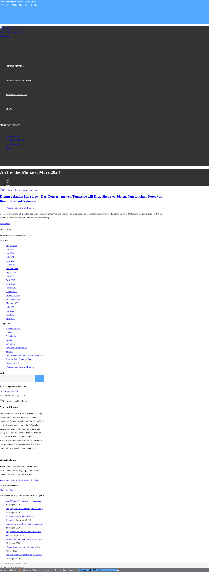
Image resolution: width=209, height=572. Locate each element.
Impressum (6, 567)
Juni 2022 (10, 311)
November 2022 (13, 299)
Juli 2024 (10, 257)
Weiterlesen (5, 223)
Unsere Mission (12, 136)
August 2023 (11, 272)
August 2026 (11, 245)
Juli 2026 (10, 249)
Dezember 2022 (13, 295)
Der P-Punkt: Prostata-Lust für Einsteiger (24, 501)
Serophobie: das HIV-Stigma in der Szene (24, 539)
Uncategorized (12, 363)
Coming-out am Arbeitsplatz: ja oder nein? (24, 524)
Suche (2, 373)
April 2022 (10, 318)
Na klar (83, 570)
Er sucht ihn (11, 336)
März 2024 (10, 261)
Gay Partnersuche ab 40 (16, 348)
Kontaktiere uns (13, 144)
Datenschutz (20, 567)
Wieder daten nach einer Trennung (21, 547)
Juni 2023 (10, 276)
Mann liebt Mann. (8, 490)
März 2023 (10, 284)
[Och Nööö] (118, 570)
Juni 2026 (10, 253)
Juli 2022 (10, 307)
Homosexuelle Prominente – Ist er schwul (24, 355)
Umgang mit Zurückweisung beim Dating (24, 508)
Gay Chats (10, 344)
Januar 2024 (11, 265)
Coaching (10, 332)
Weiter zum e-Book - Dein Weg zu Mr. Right (20, 480)
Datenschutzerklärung (107, 570)
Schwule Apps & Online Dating (20, 359)
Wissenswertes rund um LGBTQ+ (20, 208)
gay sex (9, 351)
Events (9, 340)
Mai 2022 (10, 315)
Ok (39, 378)
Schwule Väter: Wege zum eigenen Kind (24, 555)
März (8, 185)
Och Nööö (92, 570)
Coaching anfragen (9, 391)
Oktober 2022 (12, 303)
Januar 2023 (11, 291)
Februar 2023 (12, 288)
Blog (8, 148)
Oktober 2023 (12, 268)
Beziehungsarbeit (13, 328)
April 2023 (10, 280)
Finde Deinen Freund (15, 140)
